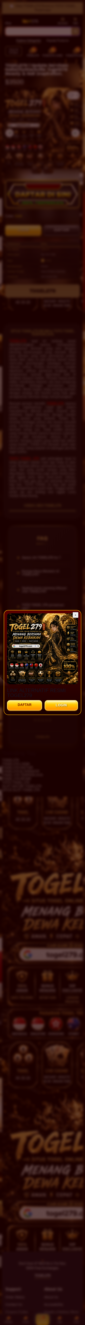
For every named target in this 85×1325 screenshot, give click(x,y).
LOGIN (61, 705)
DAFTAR (25, 705)
